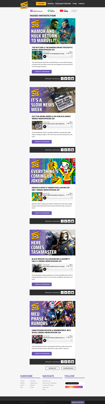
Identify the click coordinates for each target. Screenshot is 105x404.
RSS (21, 387)
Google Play (33, 383)
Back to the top (77, 402)
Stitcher (32, 385)
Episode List (52, 368)
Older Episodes (68, 368)
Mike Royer (43, 402)
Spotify (22, 383)
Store (75, 3)
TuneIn (22, 385)
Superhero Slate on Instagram (74, 387)
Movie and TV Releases (63, 3)
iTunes (22, 381)
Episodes (51, 3)
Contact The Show (48, 385)
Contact (81, 3)
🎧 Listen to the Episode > (41, 71)
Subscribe (41, 3)
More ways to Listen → (74, 10)
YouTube (32, 381)
